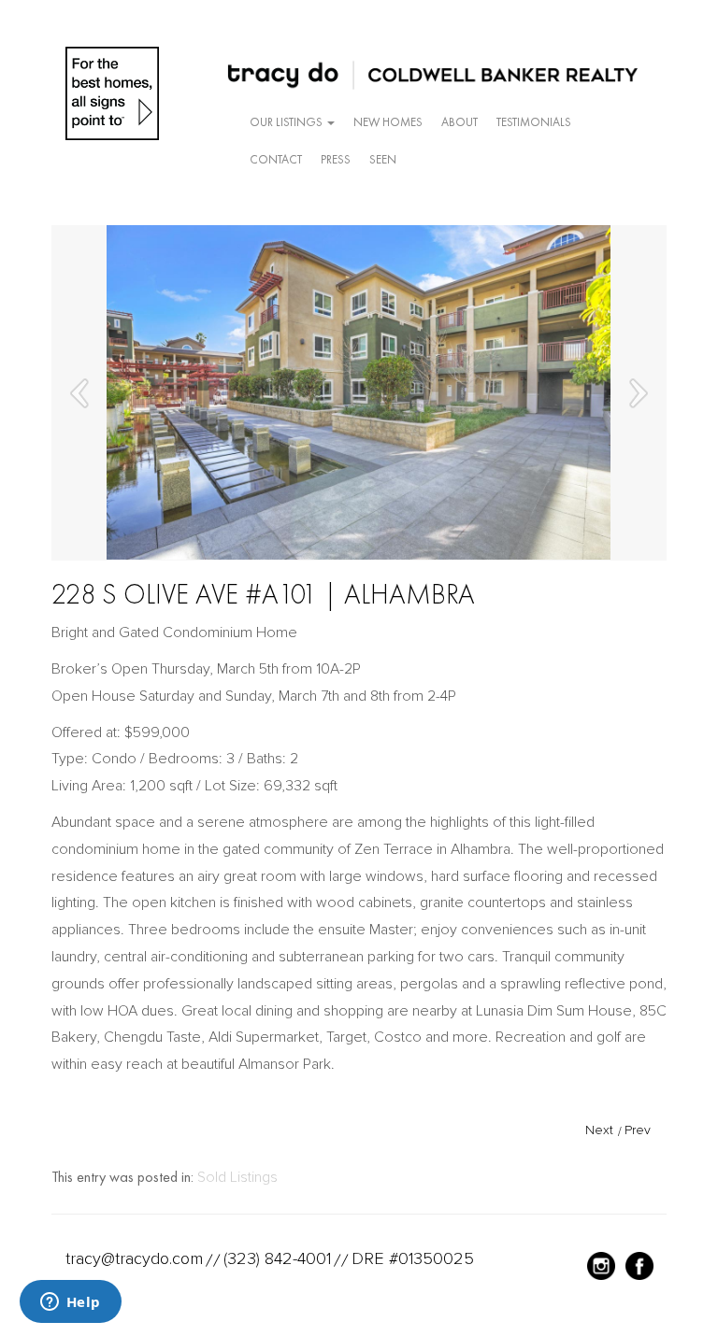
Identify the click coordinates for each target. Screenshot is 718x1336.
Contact (276, 159)
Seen (382, 159)
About (459, 122)
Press (336, 159)
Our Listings (287, 122)
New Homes (388, 122)
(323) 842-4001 (277, 1258)
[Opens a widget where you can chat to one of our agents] (70, 1303)
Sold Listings (237, 1177)
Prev (638, 1130)
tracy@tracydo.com (134, 1258)
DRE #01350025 (413, 1258)
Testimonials (533, 122)
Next (599, 1130)
